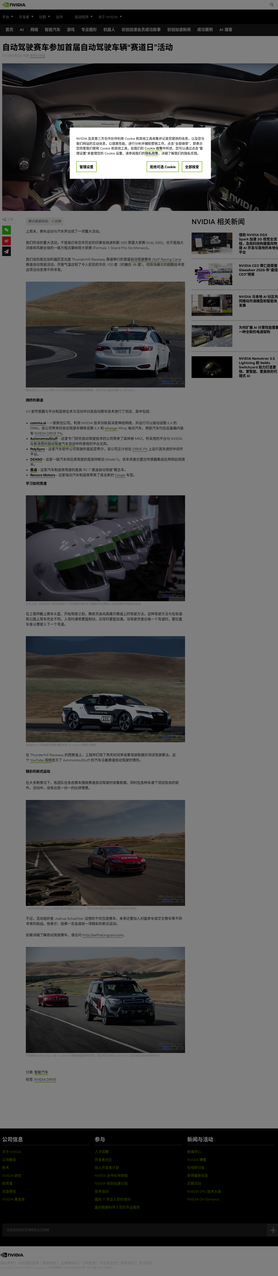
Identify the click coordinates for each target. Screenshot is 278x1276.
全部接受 (192, 167)
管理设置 (86, 167)
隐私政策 (151, 153)
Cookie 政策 (153, 148)
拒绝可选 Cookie (163, 167)
